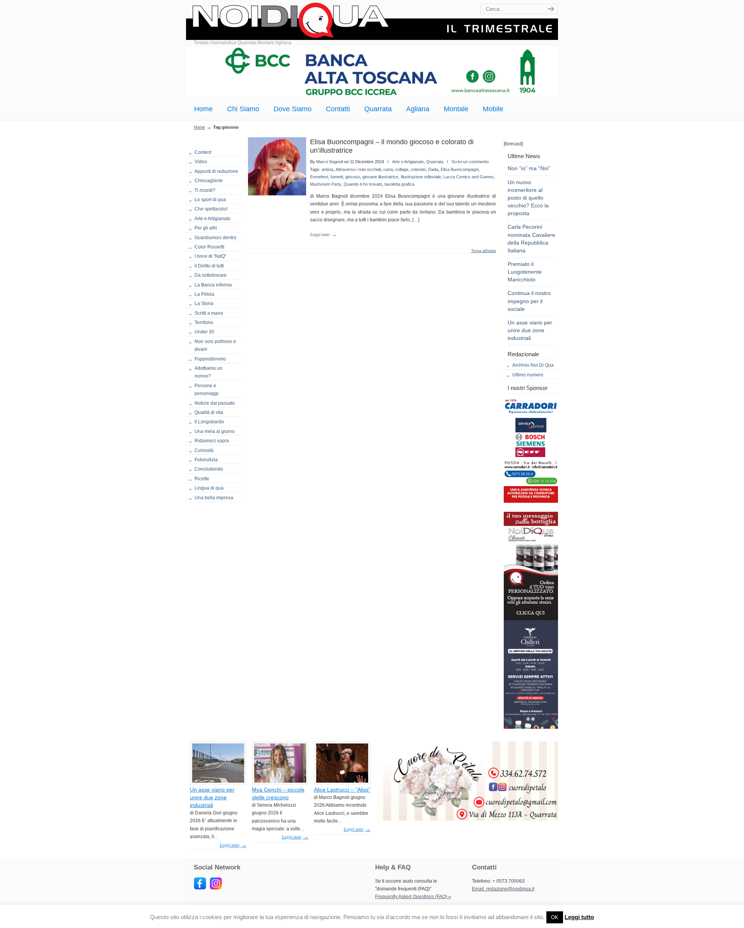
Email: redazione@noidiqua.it (503, 889)
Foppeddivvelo (210, 359)
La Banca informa (213, 285)
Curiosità (204, 450)
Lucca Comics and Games (468, 176)
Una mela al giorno (215, 431)
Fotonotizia (206, 459)
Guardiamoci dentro (215, 237)
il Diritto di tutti (209, 266)
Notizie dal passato (215, 403)
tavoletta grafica (399, 184)
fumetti (337, 176)
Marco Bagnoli (329, 161)
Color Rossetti (209, 247)
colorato (418, 169)
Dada (433, 169)
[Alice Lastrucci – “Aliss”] (342, 781)
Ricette (202, 478)
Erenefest (319, 176)
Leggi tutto (579, 917)
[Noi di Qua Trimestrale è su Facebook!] (200, 888)
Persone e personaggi (207, 389)
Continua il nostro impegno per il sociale (529, 301)
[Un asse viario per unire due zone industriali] (218, 781)
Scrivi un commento (470, 161)
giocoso (352, 176)
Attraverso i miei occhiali (358, 169)
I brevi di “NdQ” (210, 256)
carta (388, 169)
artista (327, 169)
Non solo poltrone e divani (215, 345)
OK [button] (554, 917)
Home (199, 127)
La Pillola (204, 294)
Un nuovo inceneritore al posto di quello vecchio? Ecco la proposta (528, 198)
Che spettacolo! (211, 209)
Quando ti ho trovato (363, 184)
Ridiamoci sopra (212, 440)
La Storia (204, 303)
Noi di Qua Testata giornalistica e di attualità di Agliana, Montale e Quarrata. (372, 21)
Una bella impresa (214, 497)
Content (203, 152)
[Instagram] (216, 888)
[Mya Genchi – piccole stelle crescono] (280, 781)
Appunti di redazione (216, 171)
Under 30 (204, 332)
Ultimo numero (527, 375)
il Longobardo (209, 421)
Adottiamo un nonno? (208, 372)
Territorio (204, 322)
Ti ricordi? (205, 190)
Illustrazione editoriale (421, 176)
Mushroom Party (325, 184)
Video (201, 161)
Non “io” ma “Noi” (529, 168)
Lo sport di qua (210, 199)
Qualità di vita (209, 412)
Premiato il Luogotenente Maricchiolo (525, 272)
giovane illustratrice (380, 176)
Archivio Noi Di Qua (533, 365)
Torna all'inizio (483, 251)
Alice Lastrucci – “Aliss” (342, 790)
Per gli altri (206, 228)
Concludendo (209, 469)
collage (401, 169)
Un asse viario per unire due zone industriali (530, 330)
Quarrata (434, 161)
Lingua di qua (209, 488)
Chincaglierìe (209, 180)
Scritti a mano (209, 313)
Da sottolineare (211, 275)
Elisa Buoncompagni (460, 169)
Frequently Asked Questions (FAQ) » (413, 896)
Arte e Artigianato (213, 218)
